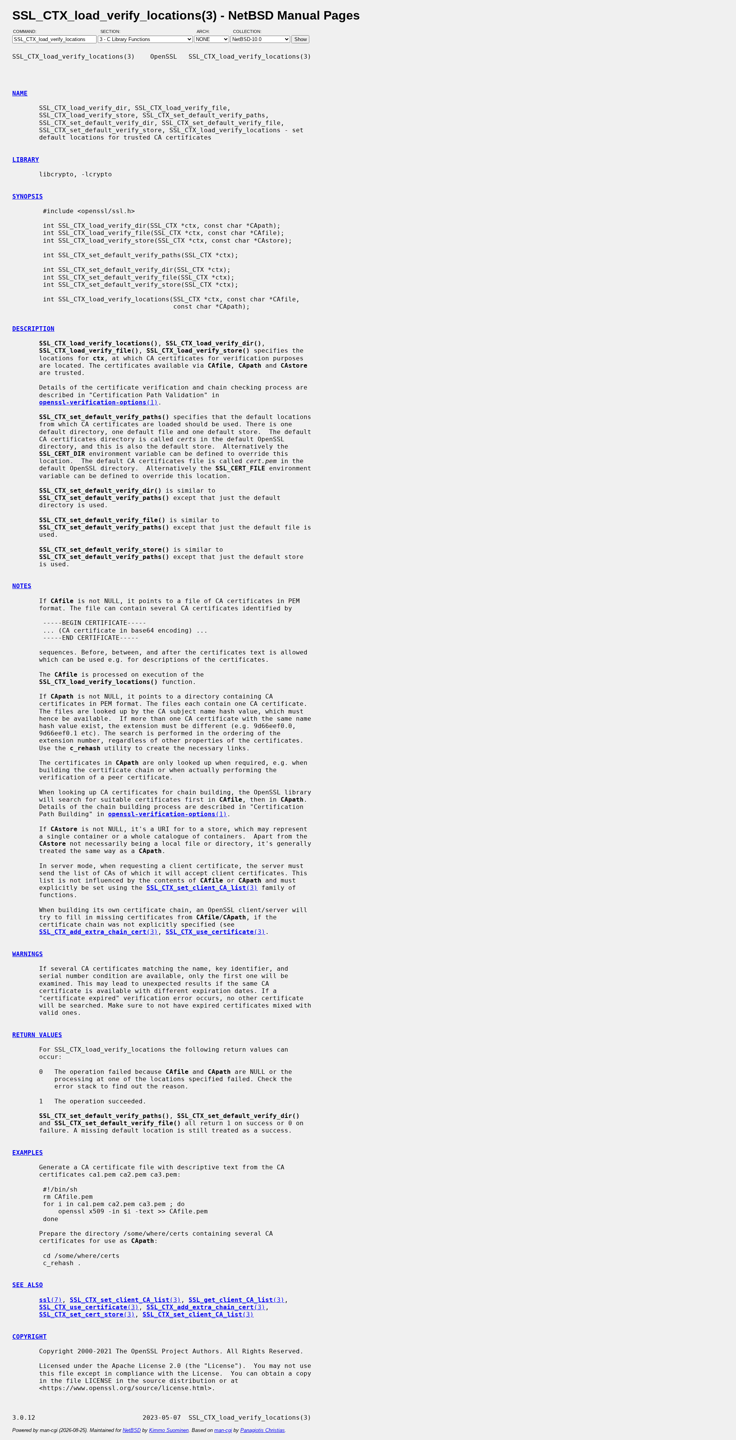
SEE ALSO (27, 1285)
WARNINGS (27, 954)
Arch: (207, 32)
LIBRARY (25, 159)
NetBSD (132, 1430)
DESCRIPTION (33, 328)
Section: (112, 32)
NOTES (21, 586)
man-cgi (223, 1430)
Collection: (247, 32)
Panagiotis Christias (262, 1430)
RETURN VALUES (37, 1035)
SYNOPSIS (27, 196)
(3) (202, 887)
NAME (20, 93)
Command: (27, 32)
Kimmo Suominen (169, 1430)
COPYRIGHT (29, 1336)
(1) (98, 402)
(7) (50, 1300)
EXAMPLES (27, 1152)
